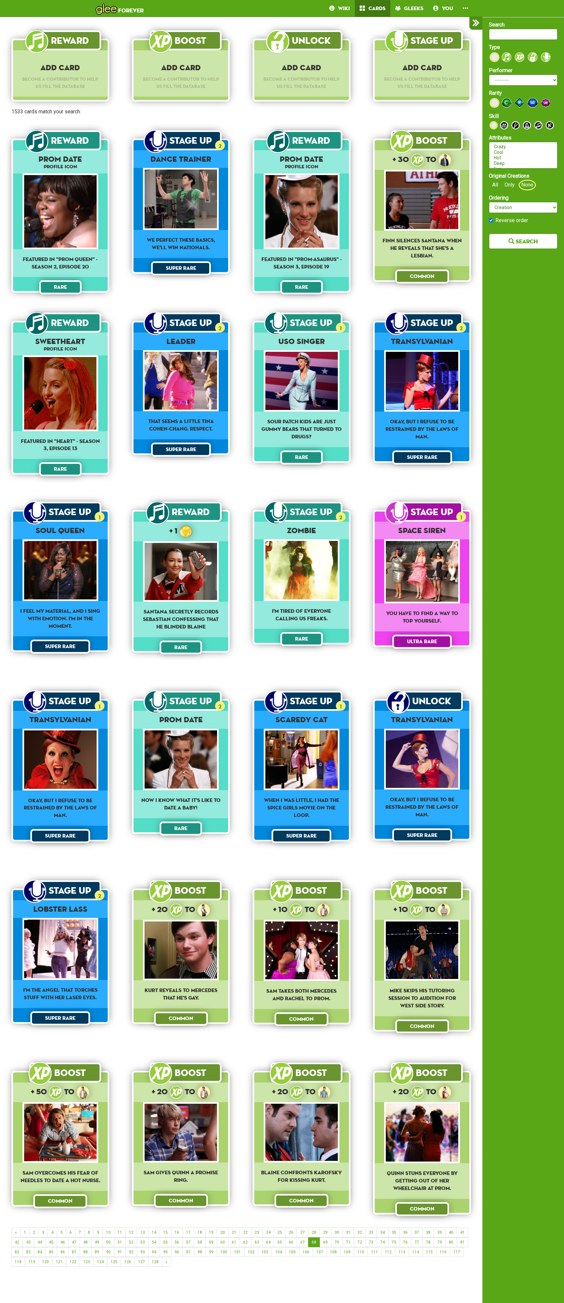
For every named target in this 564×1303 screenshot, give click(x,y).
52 (131, 1242)
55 (165, 1242)
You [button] (445, 8)
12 (131, 1232)
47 (74, 1242)
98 (199, 1252)
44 (40, 1242)
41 (462, 1232)
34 (382, 1232)
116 (443, 1252)
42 (17, 1242)
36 (405, 1232)
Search (497, 25)
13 (142, 1232)
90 (108, 1252)
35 (394, 1232)
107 (319, 1252)
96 (177, 1252)
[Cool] (523, 152)
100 (223, 1252)
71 (348, 1242)
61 (234, 1242)
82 (17, 1252)
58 (199, 1242)
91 (120, 1252)
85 (51, 1252)
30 (337, 1232)
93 (142, 1252)
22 (245, 1232)
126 (127, 1262)
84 (40, 1252)
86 (62, 1252)
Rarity (495, 93)
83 (28, 1252)
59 (211, 1242)
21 (234, 1232)
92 (131, 1252)
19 (211, 1232)
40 (451, 1232)
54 (154, 1242)
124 (100, 1262)
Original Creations (509, 176)
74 (382, 1242)
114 (415, 1252)
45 (51, 1242)
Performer (500, 70)
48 (85, 1242)
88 (85, 1252)
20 (222, 1232)
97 (188, 1252)
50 (108, 1242)
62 (245, 1242)
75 (394, 1242)
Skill (494, 116)
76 (405, 1242)
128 (155, 1262)
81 (462, 1242)
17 (188, 1232)
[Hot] (523, 158)
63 (257, 1242)
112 (388, 1252)
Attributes (500, 138)
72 (359, 1242)
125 (114, 1262)
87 (74, 1252)
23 (257, 1232)
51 (120, 1242)
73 (371, 1242)
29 (325, 1232)
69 (325, 1242)
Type (494, 47)
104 (278, 1252)
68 (314, 1242)
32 (359, 1232)
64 (268, 1242)
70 (337, 1242)
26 (291, 1232)
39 (439, 1232)
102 (251, 1252)
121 (59, 1262)
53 (142, 1242)
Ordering (499, 198)
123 (86, 1262)
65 (279, 1242)
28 (314, 1232)
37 (417, 1232)
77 (417, 1242)
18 (199, 1232)
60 (222, 1242)
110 (360, 1252)
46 (62, 1242)
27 (302, 1232)
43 (28, 1242)
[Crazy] (523, 147)
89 (97, 1252)
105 (292, 1252)
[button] (465, 8)
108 (333, 1252)
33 (371, 1232)
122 (73, 1262)
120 (45, 1262)
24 (268, 1232)
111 (374, 1252)
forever (120, 8)
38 (428, 1232)
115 (429, 1252)
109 (347, 1252)
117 (456, 1252)
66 (291, 1242)
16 (177, 1232)
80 (451, 1242)
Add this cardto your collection (181, 289)
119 (31, 1262)
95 (165, 1252)
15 (165, 1232)
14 (154, 1232)
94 (154, 1252)
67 (302, 1242)
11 (120, 1232)
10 (108, 1232)
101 (237, 1252)
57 (188, 1242)
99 (211, 1252)
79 (439, 1242)
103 (264, 1252)
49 (97, 1242)
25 (279, 1232)
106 (306, 1252)
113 (402, 1252)
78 (428, 1242)
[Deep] (523, 163)
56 (177, 1242)
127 (141, 1262)
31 (348, 1232)
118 (18, 1262)
